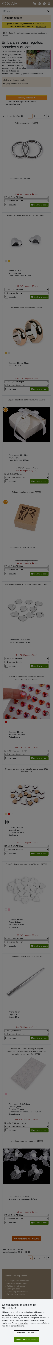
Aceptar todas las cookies (26, 1339)
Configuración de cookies (26, 1333)
